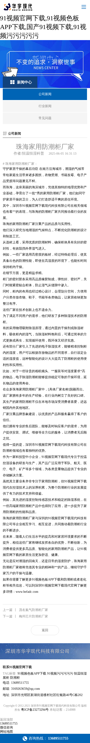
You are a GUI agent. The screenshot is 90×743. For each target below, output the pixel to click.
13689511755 (9, 723)
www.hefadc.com (27, 591)
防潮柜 (15, 677)
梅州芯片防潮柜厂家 (25, 616)
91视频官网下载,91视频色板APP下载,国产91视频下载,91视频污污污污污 (43, 27)
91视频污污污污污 (60, 673)
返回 (45, 630)
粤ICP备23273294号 (35, 709)
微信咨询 (6, 727)
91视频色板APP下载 (32, 673)
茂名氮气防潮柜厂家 (25, 610)
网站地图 (6, 731)
